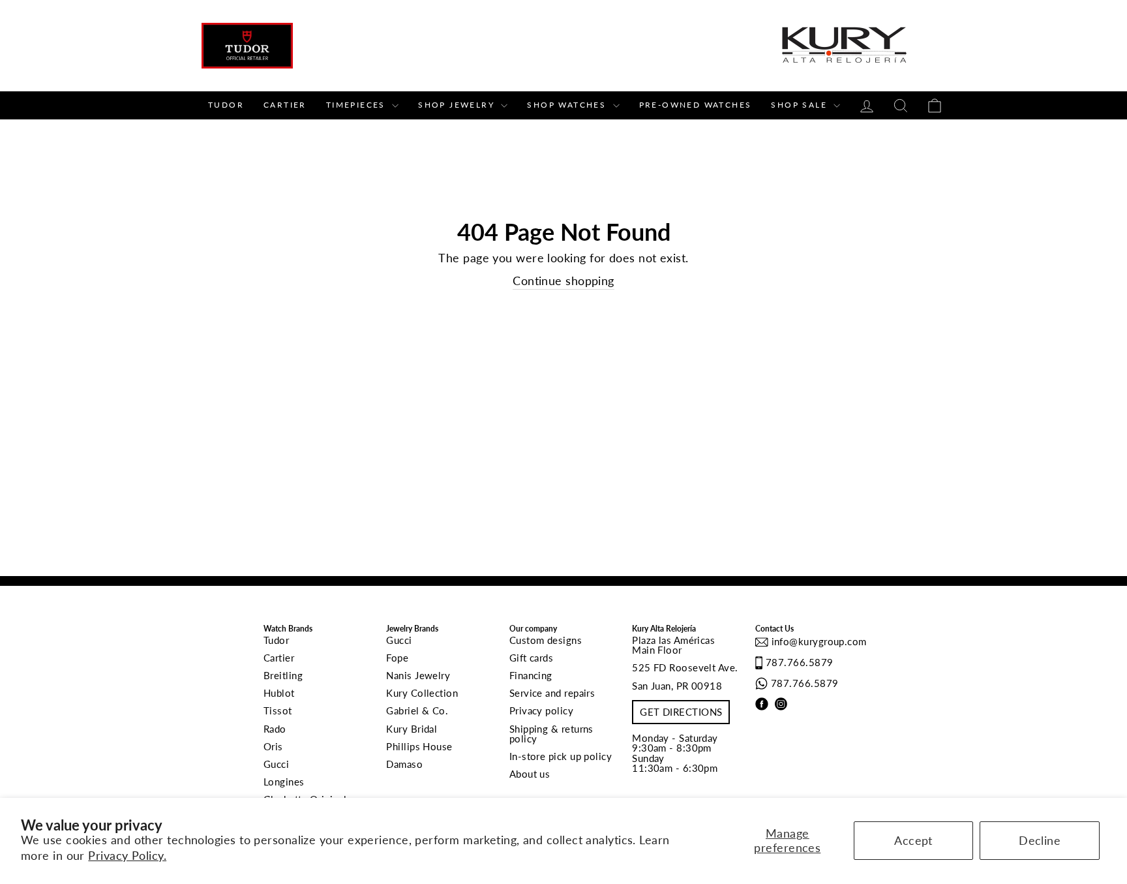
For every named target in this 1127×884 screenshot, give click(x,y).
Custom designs (545, 640)
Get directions (681, 712)
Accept (913, 840)
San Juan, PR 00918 (677, 686)
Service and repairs (552, 693)
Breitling (283, 675)
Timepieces (357, 105)
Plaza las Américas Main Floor (673, 645)
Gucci (276, 764)
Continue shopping (563, 280)
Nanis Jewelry (418, 675)
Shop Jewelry (458, 105)
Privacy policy (541, 710)
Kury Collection (422, 693)
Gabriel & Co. (417, 710)
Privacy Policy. (127, 855)
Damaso (404, 764)
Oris (273, 746)
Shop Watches (568, 105)
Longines (284, 781)
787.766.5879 (799, 662)
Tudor (226, 105)
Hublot (279, 693)
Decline (1039, 840)
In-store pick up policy (560, 756)
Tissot (277, 710)
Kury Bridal (411, 729)
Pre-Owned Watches (695, 105)
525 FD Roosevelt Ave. (685, 667)
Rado (274, 729)
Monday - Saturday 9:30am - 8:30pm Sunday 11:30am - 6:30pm (675, 753)
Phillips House (419, 746)
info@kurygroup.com (818, 641)
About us (529, 774)
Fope (397, 657)
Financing (530, 675)
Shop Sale (800, 105)
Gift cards (531, 657)
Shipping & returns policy (551, 733)
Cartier (285, 105)
